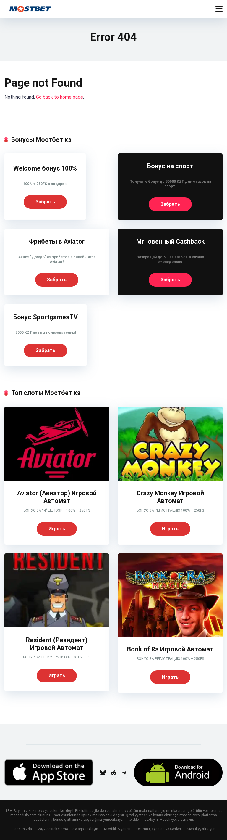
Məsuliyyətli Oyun (201, 829)
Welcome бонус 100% (45, 168)
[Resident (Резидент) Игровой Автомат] (56, 626)
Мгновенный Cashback (170, 241)
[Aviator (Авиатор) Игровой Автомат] (56, 479)
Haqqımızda (22, 829)
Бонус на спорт (170, 166)
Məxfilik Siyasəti (117, 829)
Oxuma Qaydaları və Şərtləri (158, 829)
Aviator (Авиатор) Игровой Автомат (57, 497)
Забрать (45, 202)
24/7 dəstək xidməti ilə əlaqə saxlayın (68, 829)
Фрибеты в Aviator (57, 241)
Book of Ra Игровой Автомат (170, 649)
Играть (56, 528)
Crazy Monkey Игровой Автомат (170, 497)
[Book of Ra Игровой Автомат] (170, 635)
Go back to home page (59, 97)
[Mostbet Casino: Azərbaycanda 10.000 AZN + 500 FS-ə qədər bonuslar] (30, 8)
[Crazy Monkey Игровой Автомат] (170, 479)
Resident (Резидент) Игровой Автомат (56, 644)
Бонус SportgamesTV (45, 317)
